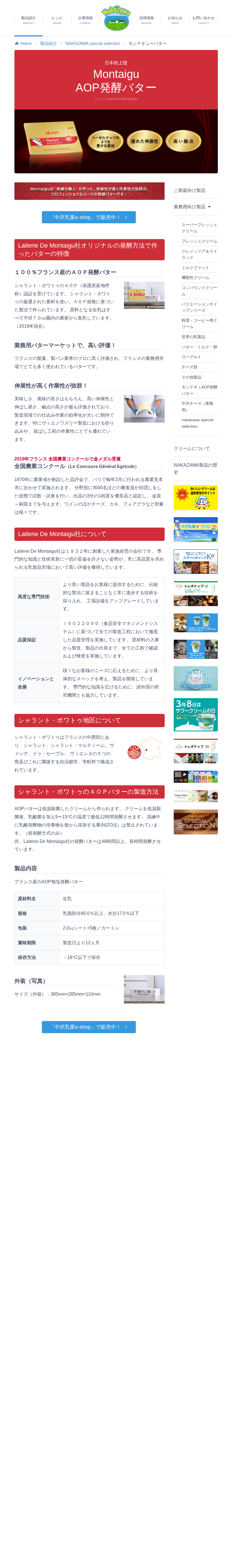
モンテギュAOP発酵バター (200, 390)
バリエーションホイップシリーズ (199, 307)
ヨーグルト (191, 357)
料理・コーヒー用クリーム (199, 323)
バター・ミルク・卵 (199, 347)
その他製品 (191, 377)
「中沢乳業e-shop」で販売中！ (85, 217)
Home (26, 43)
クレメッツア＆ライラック (199, 254)
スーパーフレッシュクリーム (199, 227)
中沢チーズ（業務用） (197, 406)
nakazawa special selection (197, 422)
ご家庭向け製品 (189, 190)
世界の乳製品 (193, 337)
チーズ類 (189, 367)
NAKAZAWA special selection (92, 43)
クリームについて (192, 448)
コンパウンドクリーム (199, 290)
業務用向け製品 (190, 206)
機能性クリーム (195, 277)
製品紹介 (48, 43)
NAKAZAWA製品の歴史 (195, 469)
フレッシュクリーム (199, 241)
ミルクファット (195, 267)
